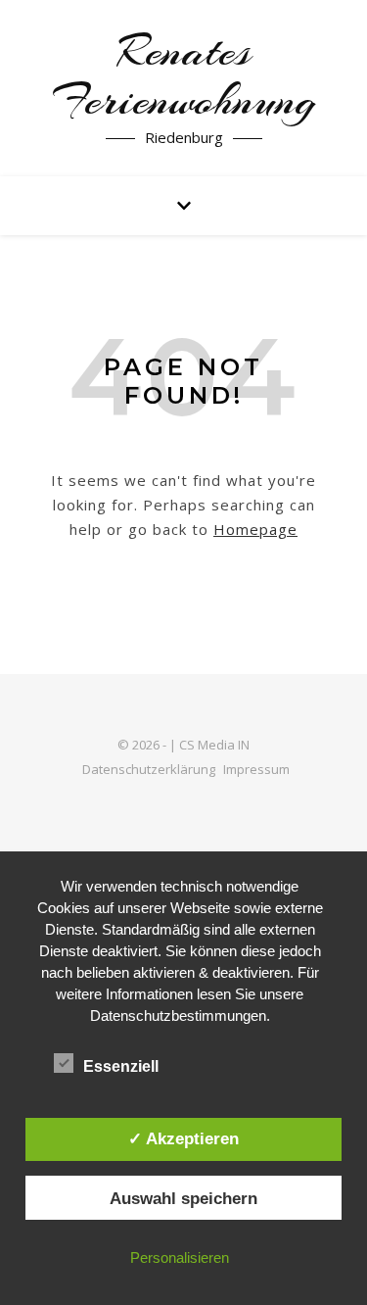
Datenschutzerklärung (148, 769)
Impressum (256, 769)
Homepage (255, 529)
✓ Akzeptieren (183, 1138)
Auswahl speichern (183, 1198)
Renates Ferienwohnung (184, 76)
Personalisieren (179, 1257)
